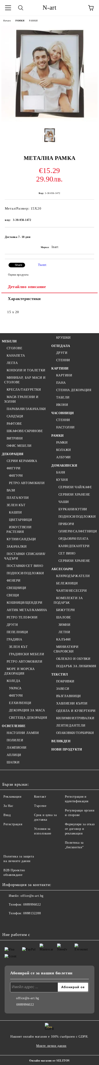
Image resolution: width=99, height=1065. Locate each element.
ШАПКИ (13, 762)
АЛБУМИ (63, 457)
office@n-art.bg (31, 896)
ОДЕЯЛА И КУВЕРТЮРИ (76, 711)
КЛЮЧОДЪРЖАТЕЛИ (73, 576)
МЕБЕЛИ (9, 341)
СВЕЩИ (13, 595)
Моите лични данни (51, 1046)
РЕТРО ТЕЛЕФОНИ (22, 617)
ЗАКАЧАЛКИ (17, 546)
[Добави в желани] (87, 235)
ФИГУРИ (13, 468)
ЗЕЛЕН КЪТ (16, 505)
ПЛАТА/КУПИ (18, 497)
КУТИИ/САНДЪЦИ (21, 539)
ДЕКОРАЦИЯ (12, 454)
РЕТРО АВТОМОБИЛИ (27, 483)
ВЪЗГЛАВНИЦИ (68, 696)
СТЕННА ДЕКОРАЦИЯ (73, 390)
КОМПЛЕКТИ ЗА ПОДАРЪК (68, 600)
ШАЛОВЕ (63, 617)
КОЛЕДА (13, 681)
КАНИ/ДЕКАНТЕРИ (73, 546)
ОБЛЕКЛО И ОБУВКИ (73, 659)
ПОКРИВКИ (65, 681)
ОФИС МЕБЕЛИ (19, 445)
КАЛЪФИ (63, 639)
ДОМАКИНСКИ (64, 465)
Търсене (40, 806)
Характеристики (24, 298)
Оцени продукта (18, 274)
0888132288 (32, 913)
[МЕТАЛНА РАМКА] (49, 120)
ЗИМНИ (64, 624)
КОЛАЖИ (63, 450)
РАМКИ (19, 20)
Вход (7, 815)
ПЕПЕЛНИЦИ (17, 632)
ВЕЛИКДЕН (60, 741)
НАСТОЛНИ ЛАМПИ (23, 733)
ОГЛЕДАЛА (60, 346)
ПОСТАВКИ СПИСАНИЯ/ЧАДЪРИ (25, 556)
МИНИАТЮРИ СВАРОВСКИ (66, 649)
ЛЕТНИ (64, 632)
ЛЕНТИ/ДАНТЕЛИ (70, 725)
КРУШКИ (63, 337)
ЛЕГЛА (12, 363)
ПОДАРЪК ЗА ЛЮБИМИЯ (76, 666)
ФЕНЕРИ (13, 580)
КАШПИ (15, 512)
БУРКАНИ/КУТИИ (72, 509)
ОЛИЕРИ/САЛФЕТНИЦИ (77, 531)
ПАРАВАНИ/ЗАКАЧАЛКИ (26, 409)
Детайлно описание (27, 286)
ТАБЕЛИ (63, 397)
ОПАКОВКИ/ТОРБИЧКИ (75, 733)
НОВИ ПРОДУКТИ (66, 749)
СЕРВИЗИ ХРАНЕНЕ (74, 494)
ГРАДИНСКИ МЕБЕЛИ (26, 654)
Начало (7, 20)
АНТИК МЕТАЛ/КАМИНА (27, 610)
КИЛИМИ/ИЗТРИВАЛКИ (75, 718)
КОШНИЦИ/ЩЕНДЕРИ (24, 602)
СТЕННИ (63, 360)
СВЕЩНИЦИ (16, 588)
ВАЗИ (11, 490)
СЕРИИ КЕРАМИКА (22, 461)
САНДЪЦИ (15, 416)
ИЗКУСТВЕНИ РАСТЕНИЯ (18, 529)
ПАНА (61, 382)
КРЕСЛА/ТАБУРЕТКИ (24, 389)
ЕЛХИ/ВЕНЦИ (20, 703)
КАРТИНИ (60, 368)
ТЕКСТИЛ (59, 674)
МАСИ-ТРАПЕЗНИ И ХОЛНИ (21, 399)
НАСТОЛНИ (65, 427)
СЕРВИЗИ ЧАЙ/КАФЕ (75, 487)
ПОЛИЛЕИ (15, 740)
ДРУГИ (12, 624)
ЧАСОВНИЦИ (62, 413)
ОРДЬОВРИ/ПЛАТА (73, 538)
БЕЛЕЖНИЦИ (67, 583)
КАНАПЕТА (16, 355)
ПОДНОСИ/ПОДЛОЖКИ (25, 573)
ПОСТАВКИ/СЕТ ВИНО (25, 566)
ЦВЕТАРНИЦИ (20, 520)
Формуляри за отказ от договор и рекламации (80, 829)
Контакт (40, 796)
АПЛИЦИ (14, 755)
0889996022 (32, 904)
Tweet (42, 265)
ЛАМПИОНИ (16, 747)
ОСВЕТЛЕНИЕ (14, 726)
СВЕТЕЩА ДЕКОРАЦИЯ (28, 717)
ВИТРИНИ (15, 438)
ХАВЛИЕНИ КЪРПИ (71, 703)
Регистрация (12, 824)
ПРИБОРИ (66, 524)
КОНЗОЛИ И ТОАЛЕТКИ (26, 370)
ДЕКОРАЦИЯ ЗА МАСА (27, 710)
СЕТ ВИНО (67, 553)
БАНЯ (60, 472)
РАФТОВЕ (14, 423)
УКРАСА (15, 688)
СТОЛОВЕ (14, 348)
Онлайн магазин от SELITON (49, 1060)
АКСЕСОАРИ (62, 569)
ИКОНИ (62, 405)
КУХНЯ (62, 480)
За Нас (8, 806)
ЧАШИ (63, 502)
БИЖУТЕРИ (65, 610)
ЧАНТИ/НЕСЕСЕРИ (71, 590)
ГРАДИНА (14, 639)
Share (18, 265)
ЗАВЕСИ (62, 688)
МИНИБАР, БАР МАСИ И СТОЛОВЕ (24, 380)
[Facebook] (8, 922)
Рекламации (12, 796)
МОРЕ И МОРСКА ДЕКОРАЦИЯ (19, 671)
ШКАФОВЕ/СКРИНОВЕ (25, 431)
